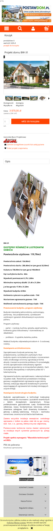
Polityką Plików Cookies (16, 522)
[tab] (26, 161)
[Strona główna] (26, 13)
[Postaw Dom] (10, 140)
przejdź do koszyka (11, 45)
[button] (6, 28)
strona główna (26, 479)
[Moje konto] (33, 28)
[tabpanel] (26, 308)
